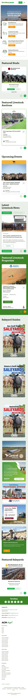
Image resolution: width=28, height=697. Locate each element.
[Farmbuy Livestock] (8, 2)
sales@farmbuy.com (11, 617)
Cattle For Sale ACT (5, 646)
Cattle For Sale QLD (5, 638)
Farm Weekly (4, 669)
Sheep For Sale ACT (5, 660)
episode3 (3, 679)
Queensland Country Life (6, 674)
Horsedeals (3, 671)
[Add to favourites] (23, 131)
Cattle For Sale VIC (5, 640)
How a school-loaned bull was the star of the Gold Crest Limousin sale (12, 236)
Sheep (3, 628)
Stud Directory (12, 22)
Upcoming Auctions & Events (16, 41)
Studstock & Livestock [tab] (18, 212)
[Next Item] (25, 96)
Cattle (3, 627)
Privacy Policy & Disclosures (8, 687)
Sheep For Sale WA (5, 656)
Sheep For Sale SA (5, 655)
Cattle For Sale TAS (5, 645)
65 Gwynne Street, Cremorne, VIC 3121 (9, 609)
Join (20, 2)
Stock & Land (4, 676)
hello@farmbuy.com (14, 613)
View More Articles (7, 251)
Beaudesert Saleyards (14, 581)
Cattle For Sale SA (5, 641)
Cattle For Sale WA (5, 642)
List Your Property (15, 688)
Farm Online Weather (5, 667)
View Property (8, 301)
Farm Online (4, 666)
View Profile (10, 89)
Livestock (8, 684)
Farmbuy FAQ (9, 688)
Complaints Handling (16, 687)
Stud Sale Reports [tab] (6, 212)
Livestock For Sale (13, 31)
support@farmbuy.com (13, 615)
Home (3, 684)
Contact (17, 89)
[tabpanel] (14, 233)
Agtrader (3, 665)
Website (12, 694)
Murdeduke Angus (14, 84)
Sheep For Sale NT (5, 657)
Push (16, 694)
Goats (3, 630)
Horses (3, 631)
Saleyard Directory (13, 50)
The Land (3, 678)
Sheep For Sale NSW (5, 651)
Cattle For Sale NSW (5, 637)
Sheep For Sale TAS (5, 659)
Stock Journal (4, 675)
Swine (3, 632)
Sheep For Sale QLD (5, 652)
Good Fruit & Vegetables (6, 670)
